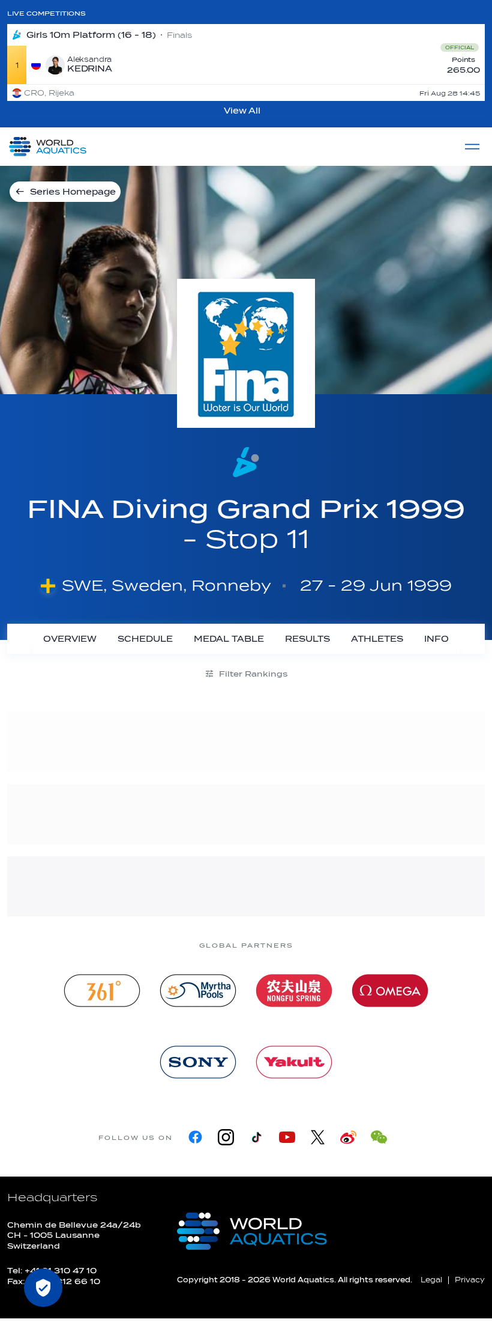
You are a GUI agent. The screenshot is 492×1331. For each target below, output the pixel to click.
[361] (102, 990)
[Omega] (390, 990)
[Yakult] (294, 1062)
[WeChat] (379, 1137)
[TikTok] (256, 1137)
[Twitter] (317, 1137)
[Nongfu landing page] (294, 990)
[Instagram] (226, 1137)
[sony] (198, 1062)
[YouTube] (287, 1137)
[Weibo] (348, 1137)
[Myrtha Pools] (198, 990)
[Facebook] (195, 1137)
